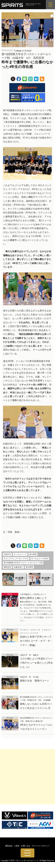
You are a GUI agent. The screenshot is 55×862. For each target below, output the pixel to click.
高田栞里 (7, 567)
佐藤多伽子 (18, 567)
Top (51, 857)
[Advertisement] (27, 776)
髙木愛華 (29, 567)
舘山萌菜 (33, 554)
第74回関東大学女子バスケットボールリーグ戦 (23, 563)
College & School (22, 50)
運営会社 (9, 846)
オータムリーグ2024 (39, 559)
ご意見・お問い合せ (22, 846)
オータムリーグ (20, 554)
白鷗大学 (7, 554)
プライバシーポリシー (40, 846)
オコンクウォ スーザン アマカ (16, 559)
